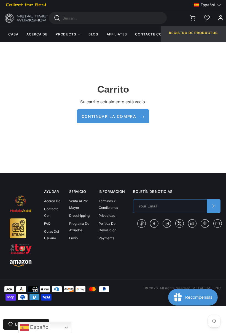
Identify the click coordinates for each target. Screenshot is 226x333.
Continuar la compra (109, 116)
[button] (207, 5)
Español (39, 327)
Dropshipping (79, 215)
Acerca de (52, 201)
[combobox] (108, 18)
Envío (73, 238)
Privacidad (107, 215)
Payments (106, 238)
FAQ (47, 223)
